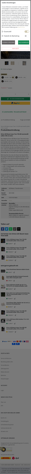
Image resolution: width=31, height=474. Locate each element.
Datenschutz (21, 27)
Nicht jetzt (15, 48)
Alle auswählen (24, 42)
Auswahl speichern (8, 42)
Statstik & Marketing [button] (11, 36)
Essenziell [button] (7, 31)
